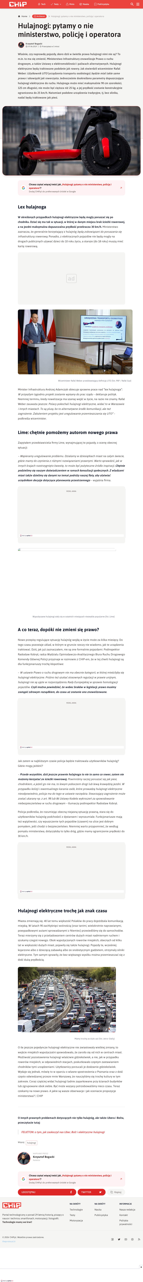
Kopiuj (117, 1192)
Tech (43, 4)
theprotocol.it (8, 1241)
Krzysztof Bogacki (34, 44)
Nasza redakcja (127, 1209)
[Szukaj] (132, 4)
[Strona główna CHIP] (18, 4)
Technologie (76, 1209)
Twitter (86, 1192)
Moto (71, 4)
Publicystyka (103, 4)
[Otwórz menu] (138, 4)
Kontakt (123, 1215)
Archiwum (41, 16)
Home (24, 16)
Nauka (86, 4)
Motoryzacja (76, 1220)
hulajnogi (31, 1143)
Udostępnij (28, 1192)
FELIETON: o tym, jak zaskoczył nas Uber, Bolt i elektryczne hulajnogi (63, 1132)
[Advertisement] (71, 513)
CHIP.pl (13, 1237)
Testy (56, 4)
